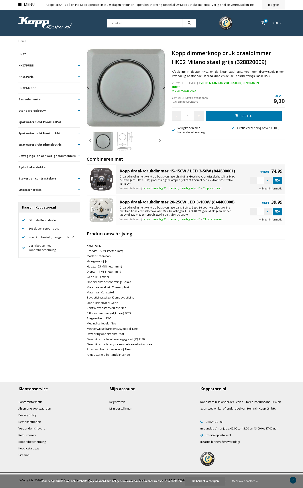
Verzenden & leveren (32, 428)
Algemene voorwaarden (34, 408)
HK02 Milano (27, 88)
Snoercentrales (29, 190)
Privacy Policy (27, 415)
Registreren (117, 402)
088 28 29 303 (214, 422)
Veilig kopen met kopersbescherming (42, 248)
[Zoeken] (189, 23)
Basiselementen (30, 99)
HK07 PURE (25, 65)
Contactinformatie (30, 402)
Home (22, 41)
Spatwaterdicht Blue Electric (39, 144)
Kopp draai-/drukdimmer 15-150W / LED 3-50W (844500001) (177, 171)
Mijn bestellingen (120, 408)
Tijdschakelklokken (32, 167)
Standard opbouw (32, 111)
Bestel (246, 115)
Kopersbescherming (32, 442)
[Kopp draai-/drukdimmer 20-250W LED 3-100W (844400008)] (101, 210)
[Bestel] (277, 180)
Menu (29, 4)
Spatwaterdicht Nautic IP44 (38, 133)
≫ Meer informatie (270, 188)
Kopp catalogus (28, 448)
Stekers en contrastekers (37, 178)
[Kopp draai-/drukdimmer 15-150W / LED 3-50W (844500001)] (101, 179)
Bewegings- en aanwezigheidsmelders (47, 156)
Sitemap (24, 455)
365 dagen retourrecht (44, 228)
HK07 (22, 54)
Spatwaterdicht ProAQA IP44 (39, 122)
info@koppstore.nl (218, 435)
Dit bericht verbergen (205, 481)
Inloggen (273, 5)
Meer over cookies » (245, 481)
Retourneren (27, 435)
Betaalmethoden (29, 422)
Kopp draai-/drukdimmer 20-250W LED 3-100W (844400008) (177, 202)
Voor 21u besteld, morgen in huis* (51, 237)
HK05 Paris (25, 77)
